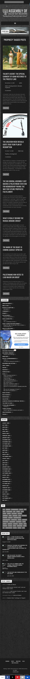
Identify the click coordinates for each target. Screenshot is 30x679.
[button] (20, 334)
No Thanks (21, 347)
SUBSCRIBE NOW (21, 344)
